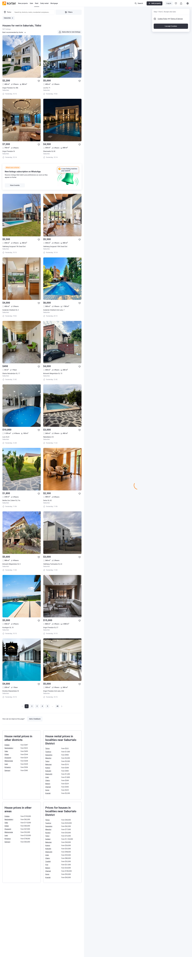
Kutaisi (47, 768)
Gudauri (47, 839)
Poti (46, 865)
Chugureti (7, 758)
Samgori (7, 770)
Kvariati (47, 793)
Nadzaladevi (8, 748)
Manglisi (48, 758)
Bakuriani (48, 764)
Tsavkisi (48, 752)
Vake (6, 751)
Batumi (47, 784)
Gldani (6, 754)
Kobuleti (48, 771)
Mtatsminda (8, 761)
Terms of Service (177, 19)
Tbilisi (47, 748)
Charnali (48, 787)
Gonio (47, 790)
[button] (32, 706)
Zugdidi (48, 861)
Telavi (47, 761)
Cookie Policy (162, 19)
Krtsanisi (7, 767)
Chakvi (47, 780)
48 (57, 706)
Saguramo (48, 755)
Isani (6, 764)
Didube (7, 745)
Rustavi (47, 833)
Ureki (47, 777)
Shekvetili (48, 774)
